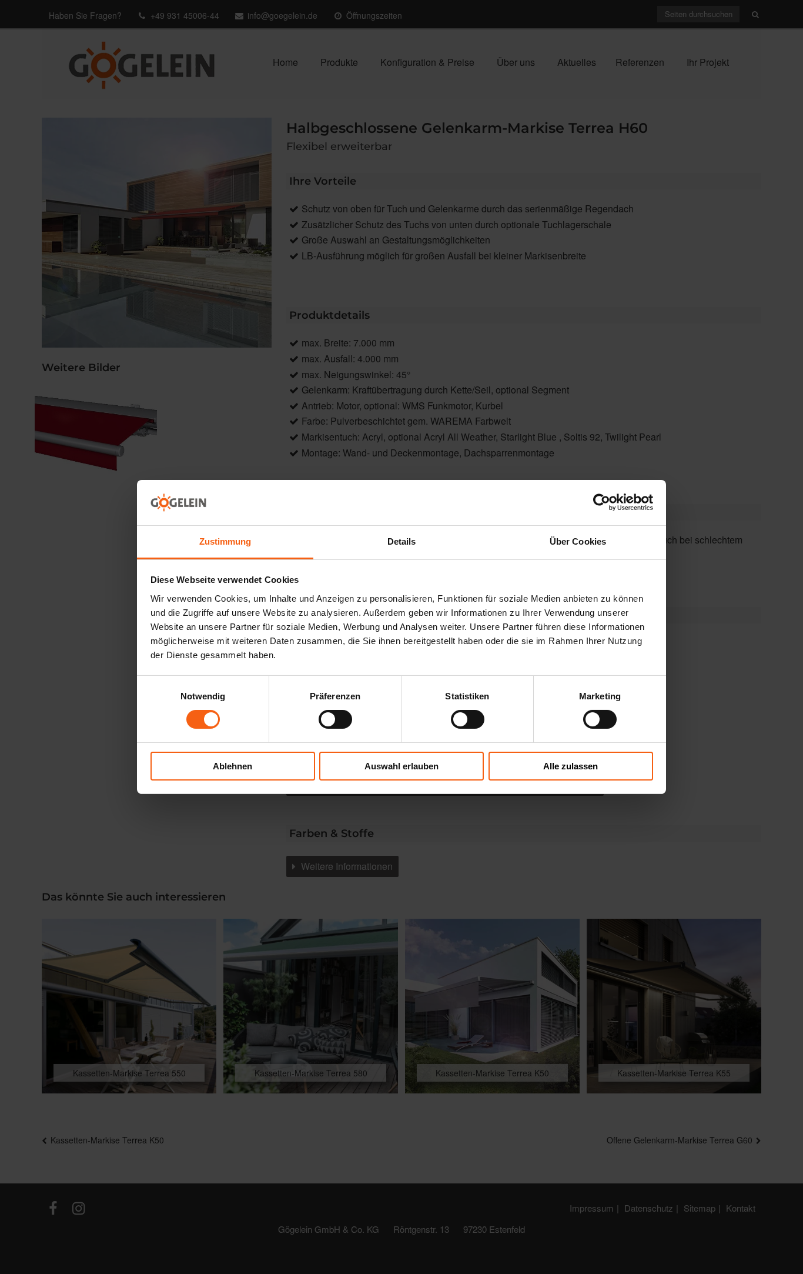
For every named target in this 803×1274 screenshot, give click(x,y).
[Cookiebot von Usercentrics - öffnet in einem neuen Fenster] (601, 502)
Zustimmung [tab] (225, 541)
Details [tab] (401, 541)
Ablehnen (232, 766)
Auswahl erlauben (401, 766)
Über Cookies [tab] (578, 541)
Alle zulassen (570, 766)
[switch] (335, 719)
